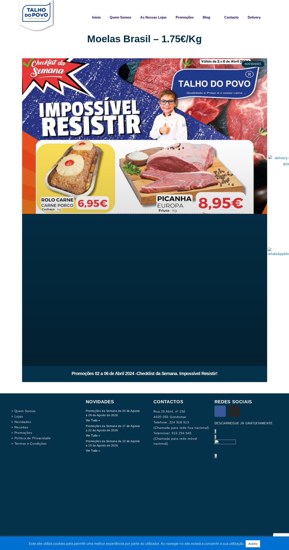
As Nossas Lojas (153, 17)
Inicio (96, 17)
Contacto (231, 17)
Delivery (254, 17)
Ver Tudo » (93, 420)
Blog (206, 17)
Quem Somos (120, 17)
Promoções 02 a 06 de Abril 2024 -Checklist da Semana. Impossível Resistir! (144, 373)
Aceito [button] (252, 543)
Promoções (185, 17)
